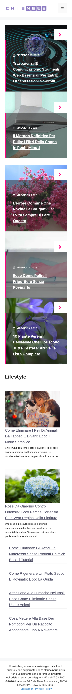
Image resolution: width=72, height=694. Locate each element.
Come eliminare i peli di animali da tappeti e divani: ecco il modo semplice (31, 436)
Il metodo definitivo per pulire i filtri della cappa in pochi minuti (35, 142)
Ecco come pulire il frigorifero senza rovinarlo (30, 281)
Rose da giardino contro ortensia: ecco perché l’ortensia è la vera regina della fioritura (31, 512)
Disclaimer (26, 688)
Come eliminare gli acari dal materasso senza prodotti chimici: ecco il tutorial (37, 554)
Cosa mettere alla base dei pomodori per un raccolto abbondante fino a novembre (33, 624)
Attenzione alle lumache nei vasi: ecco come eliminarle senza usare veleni (37, 599)
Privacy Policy (43, 688)
